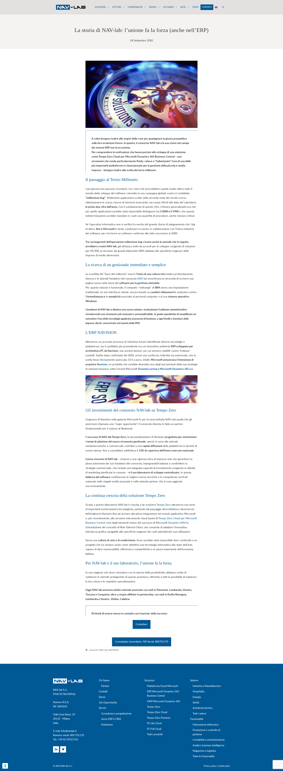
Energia (197, 697)
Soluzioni (100, 7)
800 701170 (77, 735)
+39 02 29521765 (68, 739)
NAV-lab (142, 278)
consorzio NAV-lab (98, 650)
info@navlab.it (68, 731)
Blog (183, 7)
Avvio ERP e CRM (111, 719)
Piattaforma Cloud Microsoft (162, 686)
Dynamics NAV (177, 523)
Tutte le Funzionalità (203, 756)
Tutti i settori (199, 713)
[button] (223, 7)
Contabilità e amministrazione (209, 740)
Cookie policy (224, 766)
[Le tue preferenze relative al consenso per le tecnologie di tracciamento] (5, 766)
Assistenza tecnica (202, 708)
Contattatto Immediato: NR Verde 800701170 (141, 641)
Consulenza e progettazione (116, 713)
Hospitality (199, 691)
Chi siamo (168, 7)
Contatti (207, 7)
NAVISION (113, 650)
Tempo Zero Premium (159, 718)
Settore (116, 7)
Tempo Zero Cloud (169, 518)
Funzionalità (135, 7)
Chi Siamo (104, 680)
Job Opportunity (108, 702)
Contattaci (142, 624)
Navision (102, 364)
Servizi (152, 7)
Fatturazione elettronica (205, 724)
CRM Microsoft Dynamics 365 (163, 701)
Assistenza (107, 724)
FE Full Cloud (154, 729)
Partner (105, 686)
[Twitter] (63, 749)
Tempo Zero (164, 505)
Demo (195, 7)
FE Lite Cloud (154, 723)
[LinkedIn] (56, 749)
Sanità (196, 702)
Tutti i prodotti (155, 734)
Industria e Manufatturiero (207, 686)
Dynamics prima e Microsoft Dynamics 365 (163, 369)
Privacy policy (210, 766)
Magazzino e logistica (204, 751)
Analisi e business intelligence (208, 745)
